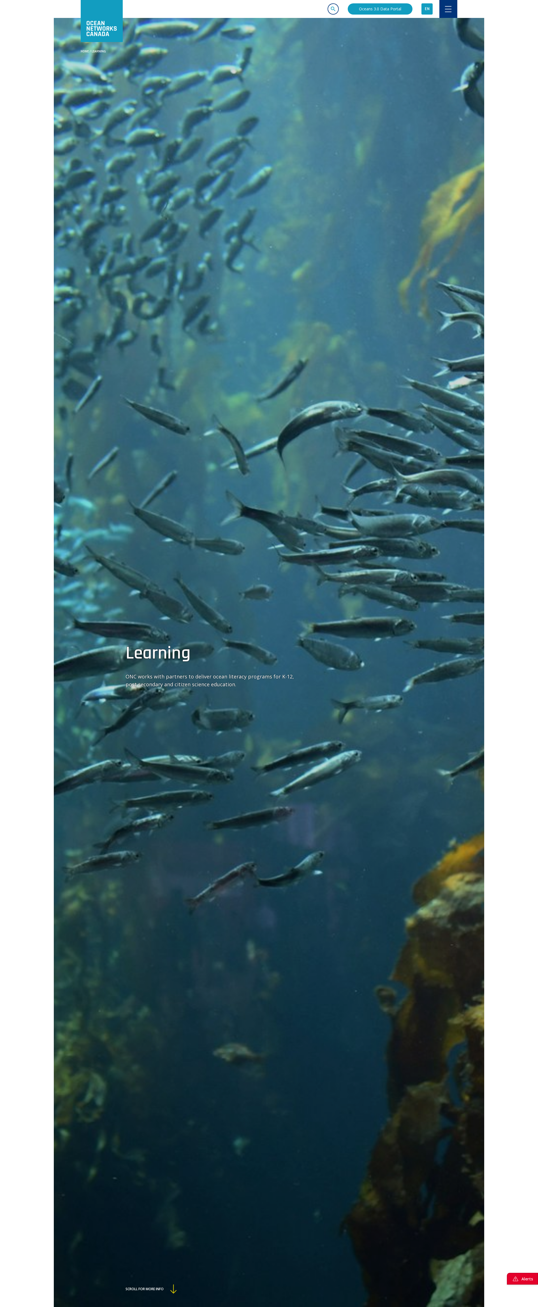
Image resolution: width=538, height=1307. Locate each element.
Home (85, 51)
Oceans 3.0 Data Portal (380, 8)
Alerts (527, 1279)
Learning (99, 51)
